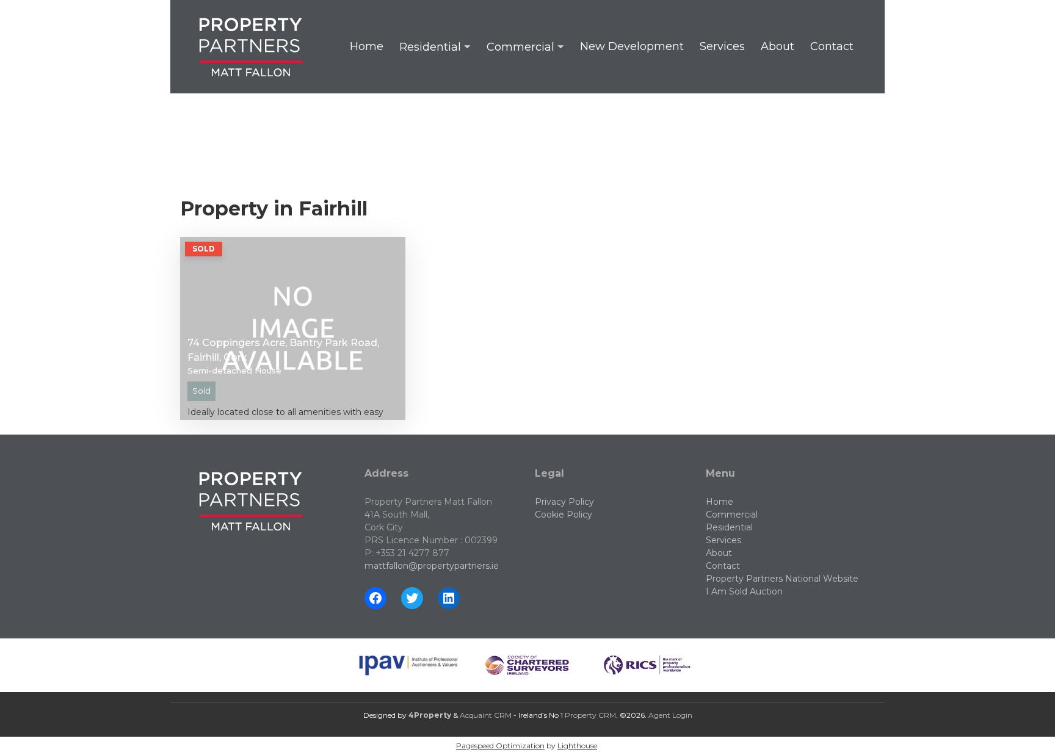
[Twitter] (412, 598)
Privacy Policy (564, 501)
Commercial (520, 47)
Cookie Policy (563, 514)
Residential (430, 47)
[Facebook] (375, 598)
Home (366, 46)
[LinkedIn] (449, 598)
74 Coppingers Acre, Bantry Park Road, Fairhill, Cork (283, 350)
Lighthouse (577, 745)
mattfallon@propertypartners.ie (431, 565)
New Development (632, 46)
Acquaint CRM (486, 715)
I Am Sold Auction (744, 591)
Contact (832, 46)
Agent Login (670, 715)
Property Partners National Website (782, 578)
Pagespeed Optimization (500, 745)
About (777, 46)
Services (722, 46)
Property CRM (590, 715)
